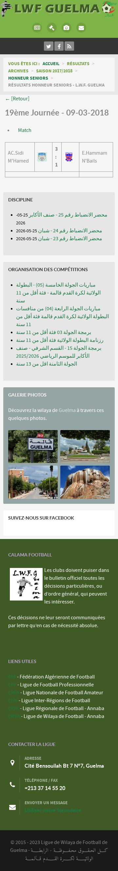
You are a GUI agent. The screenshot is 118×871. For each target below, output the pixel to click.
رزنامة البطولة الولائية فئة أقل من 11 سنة (60, 340)
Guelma (67, 410)
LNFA (13, 693)
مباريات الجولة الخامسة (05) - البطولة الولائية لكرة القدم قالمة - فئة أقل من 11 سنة (58, 293)
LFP (12, 685)
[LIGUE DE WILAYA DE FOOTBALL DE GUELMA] (59, 8)
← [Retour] (17, 99)
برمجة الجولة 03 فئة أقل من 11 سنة (53, 332)
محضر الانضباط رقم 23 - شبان (70, 239)
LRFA (13, 708)
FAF (12, 677)
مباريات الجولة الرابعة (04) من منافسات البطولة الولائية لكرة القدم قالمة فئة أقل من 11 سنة (62, 316)
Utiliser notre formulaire (53, 810)
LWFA (14, 716)
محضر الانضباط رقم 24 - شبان (70, 231)
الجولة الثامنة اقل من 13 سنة (46, 364)
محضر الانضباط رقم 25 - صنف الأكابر (68, 215)
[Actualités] (37, 28)
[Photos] (66, 28)
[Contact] (81, 28)
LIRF (13, 701)
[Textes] (51, 28)
